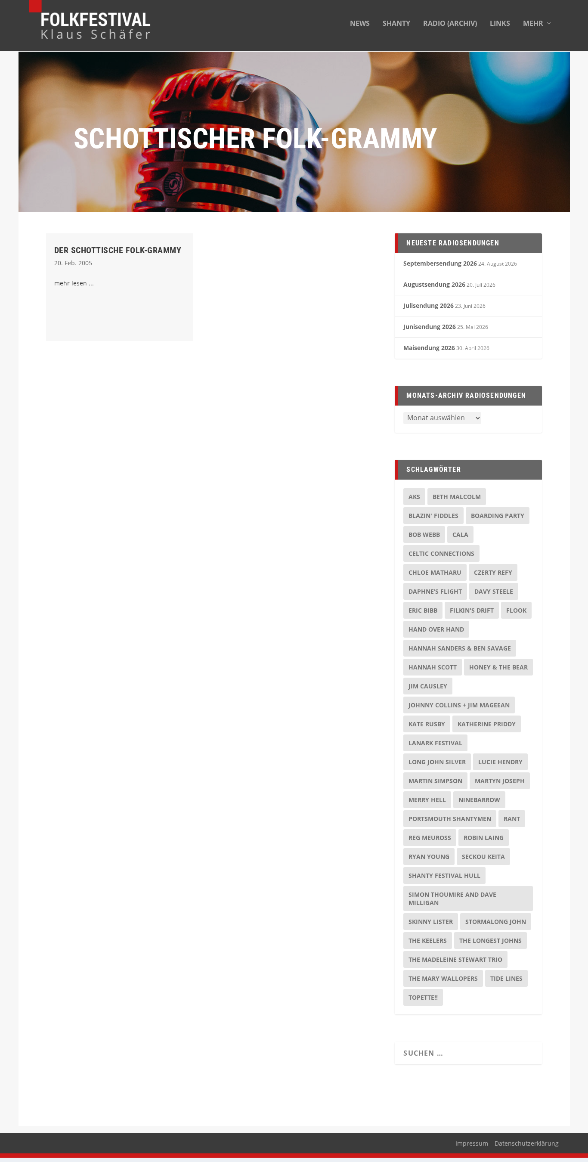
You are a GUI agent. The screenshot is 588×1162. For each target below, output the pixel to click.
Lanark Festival (435, 743)
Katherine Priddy (487, 724)
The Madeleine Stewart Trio (455, 959)
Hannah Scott (433, 667)
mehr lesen (70, 283)
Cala (460, 534)
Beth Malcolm (457, 497)
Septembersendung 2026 (440, 263)
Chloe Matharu (435, 572)
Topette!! (423, 997)
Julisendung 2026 (428, 305)
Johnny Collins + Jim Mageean (459, 705)
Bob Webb (424, 534)
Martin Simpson (435, 781)
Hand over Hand (436, 629)
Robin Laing (484, 838)
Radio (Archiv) (450, 24)
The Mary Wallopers (443, 978)
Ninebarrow (479, 800)
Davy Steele (493, 591)
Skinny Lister (431, 921)
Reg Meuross (430, 838)
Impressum (471, 1143)
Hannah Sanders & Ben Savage (460, 648)
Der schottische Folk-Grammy (118, 250)
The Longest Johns (490, 940)
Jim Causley (428, 686)
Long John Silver (437, 762)
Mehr (533, 24)
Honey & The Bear (498, 667)
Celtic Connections (441, 553)
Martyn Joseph (500, 781)
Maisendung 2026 (429, 348)
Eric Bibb (423, 610)
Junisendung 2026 (429, 326)
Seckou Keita (483, 856)
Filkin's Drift (472, 610)
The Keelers (428, 940)
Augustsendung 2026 (434, 284)
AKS (414, 497)
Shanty (396, 24)
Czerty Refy (493, 572)
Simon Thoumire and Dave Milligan (452, 898)
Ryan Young (429, 856)
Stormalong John (495, 921)
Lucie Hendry (500, 762)
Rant (512, 819)
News (360, 24)
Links (500, 24)
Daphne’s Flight (435, 591)
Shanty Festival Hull (444, 875)
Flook (516, 610)
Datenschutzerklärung (527, 1143)
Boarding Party (497, 515)
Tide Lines (506, 978)
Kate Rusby (427, 724)
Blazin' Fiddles (433, 515)
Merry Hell (427, 800)
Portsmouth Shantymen (450, 819)
